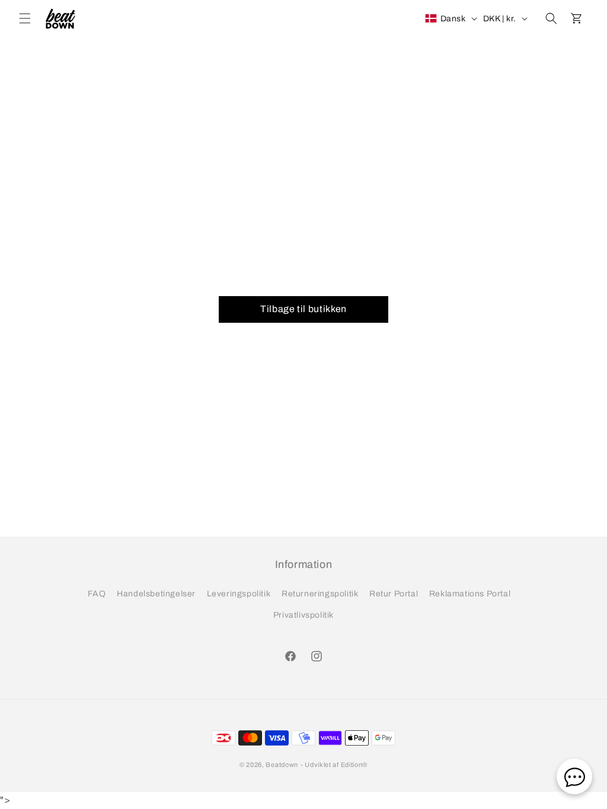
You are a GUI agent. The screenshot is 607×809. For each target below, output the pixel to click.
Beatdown (282, 764)
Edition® (354, 764)
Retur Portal (393, 593)
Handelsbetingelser (156, 593)
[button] (25, 18)
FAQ (97, 593)
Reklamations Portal (469, 593)
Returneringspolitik (320, 593)
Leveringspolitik (239, 593)
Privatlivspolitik (303, 615)
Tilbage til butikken (303, 309)
